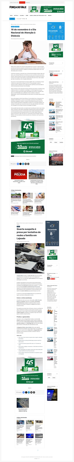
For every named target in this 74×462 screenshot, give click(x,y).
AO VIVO (12, 18)
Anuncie (49, 15)
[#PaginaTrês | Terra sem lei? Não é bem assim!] (52, 117)
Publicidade (27, 119)
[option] (56, 159)
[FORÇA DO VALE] (18, 7)
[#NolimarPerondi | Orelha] (52, 123)
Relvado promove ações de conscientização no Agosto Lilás (16, 200)
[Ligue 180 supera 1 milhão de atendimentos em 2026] (40, 208)
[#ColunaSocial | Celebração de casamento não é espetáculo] (52, 128)
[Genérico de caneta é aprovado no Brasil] (16, 208)
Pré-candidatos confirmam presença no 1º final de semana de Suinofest (59, 104)
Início (11, 15)
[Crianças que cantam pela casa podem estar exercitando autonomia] (28, 208)
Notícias (16, 15)
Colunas (22, 15)
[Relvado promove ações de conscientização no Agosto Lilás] (16, 196)
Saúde (15, 24)
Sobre (27, 15)
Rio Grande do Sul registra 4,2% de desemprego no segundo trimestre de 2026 (56, 163)
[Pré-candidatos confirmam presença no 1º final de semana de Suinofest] (52, 104)
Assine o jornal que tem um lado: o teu (38, 15)
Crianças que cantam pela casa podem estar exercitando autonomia (27, 213)
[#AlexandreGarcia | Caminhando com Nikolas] (52, 111)
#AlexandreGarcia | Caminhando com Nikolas (59, 110)
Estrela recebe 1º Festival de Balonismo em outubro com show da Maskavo (38, 2)
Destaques (17, 26)
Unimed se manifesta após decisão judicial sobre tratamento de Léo (39, 200)
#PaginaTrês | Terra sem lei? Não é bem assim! (59, 117)
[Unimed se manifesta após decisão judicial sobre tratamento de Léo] (40, 196)
